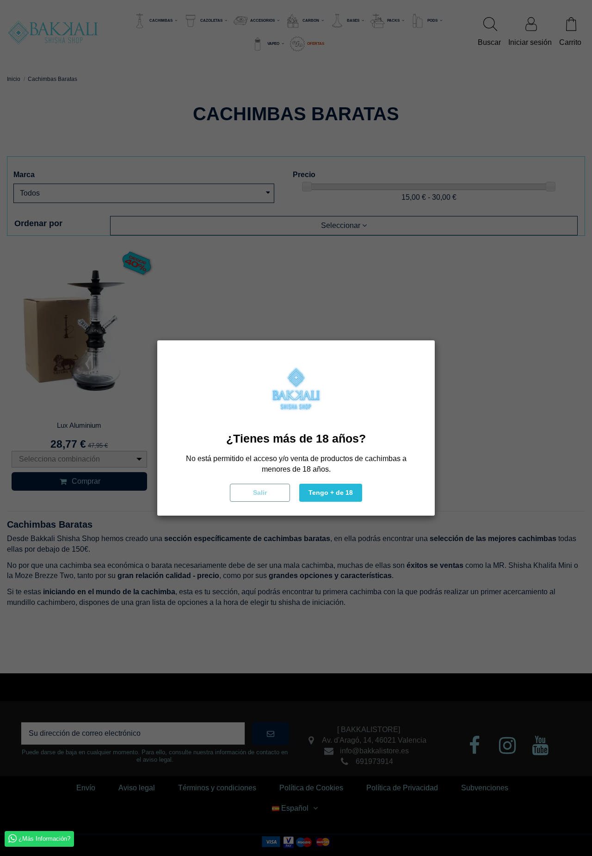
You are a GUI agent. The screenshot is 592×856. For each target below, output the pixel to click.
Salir (260, 492)
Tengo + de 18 (330, 492)
